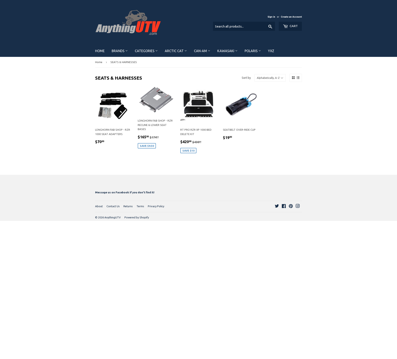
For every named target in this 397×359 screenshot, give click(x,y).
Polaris (251, 51)
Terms (140, 206)
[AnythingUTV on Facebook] (284, 206)
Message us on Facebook (112, 192)
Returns (128, 206)
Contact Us (113, 206)
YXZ (271, 51)
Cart (293, 26)
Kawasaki (226, 51)
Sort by (246, 77)
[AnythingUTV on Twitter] (277, 206)
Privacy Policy (156, 206)
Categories (145, 51)
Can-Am (201, 51)
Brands (118, 51)
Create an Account (291, 17)
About (99, 206)
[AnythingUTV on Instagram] (298, 206)
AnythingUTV (112, 217)
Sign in (271, 17)
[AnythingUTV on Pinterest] (291, 206)
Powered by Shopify (136, 217)
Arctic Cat (174, 51)
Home (100, 51)
